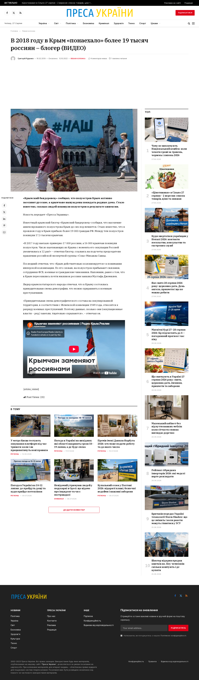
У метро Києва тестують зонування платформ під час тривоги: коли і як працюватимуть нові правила (29, 445)
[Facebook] (4, 205)
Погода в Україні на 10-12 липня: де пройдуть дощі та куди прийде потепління (28, 488)
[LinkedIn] (4, 219)
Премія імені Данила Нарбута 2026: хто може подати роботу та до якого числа (116, 443)
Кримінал (104, 23)
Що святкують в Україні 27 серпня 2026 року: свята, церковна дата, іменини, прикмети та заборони (168, 381)
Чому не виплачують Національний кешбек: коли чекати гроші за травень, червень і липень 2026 (169, 150)
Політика (71, 23)
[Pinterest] (4, 225)
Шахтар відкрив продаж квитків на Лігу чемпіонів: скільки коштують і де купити (168, 565)
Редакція (189, 3)
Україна (43, 23)
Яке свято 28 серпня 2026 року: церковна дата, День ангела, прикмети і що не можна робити (168, 287)
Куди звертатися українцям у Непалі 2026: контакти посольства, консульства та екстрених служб (170, 241)
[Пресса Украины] (99, 13)
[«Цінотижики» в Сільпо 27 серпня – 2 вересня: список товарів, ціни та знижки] (166, 176)
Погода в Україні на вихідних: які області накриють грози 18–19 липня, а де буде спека (73, 443)
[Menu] (193, 23)
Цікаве (154, 23)
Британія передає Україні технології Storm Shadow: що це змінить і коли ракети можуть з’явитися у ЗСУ (169, 518)
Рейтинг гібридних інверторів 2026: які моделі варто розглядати (168, 473)
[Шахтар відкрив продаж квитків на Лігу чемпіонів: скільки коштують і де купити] (166, 544)
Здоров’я (119, 23)
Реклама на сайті (172, 3)
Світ (56, 23)
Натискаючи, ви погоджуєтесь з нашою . (155, 636)
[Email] (4, 232)
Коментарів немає (99, 58)
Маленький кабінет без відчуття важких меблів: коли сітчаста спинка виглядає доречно (167, 428)
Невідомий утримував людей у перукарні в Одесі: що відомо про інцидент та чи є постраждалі (73, 490)
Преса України (49, 664)
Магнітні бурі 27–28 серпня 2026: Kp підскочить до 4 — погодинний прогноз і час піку (168, 334)
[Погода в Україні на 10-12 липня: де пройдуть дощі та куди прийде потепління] (30, 470)
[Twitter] (4, 212)
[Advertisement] (99, 82)
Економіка (88, 23)
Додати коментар (74, 510)
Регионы (15, 454)
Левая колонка (78, 59)
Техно (131, 23)
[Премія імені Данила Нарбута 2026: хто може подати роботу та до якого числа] (117, 426)
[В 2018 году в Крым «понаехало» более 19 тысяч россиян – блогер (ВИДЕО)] (74, 150)
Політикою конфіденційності (173, 636)
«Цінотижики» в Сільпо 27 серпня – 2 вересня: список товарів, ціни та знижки (58, 3)
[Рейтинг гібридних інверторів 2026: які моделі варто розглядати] (166, 454)
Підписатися (185, 13)
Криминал (59, 499)
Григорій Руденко (26, 58)
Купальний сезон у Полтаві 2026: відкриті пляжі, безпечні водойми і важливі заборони (117, 488)
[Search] (189, 23)
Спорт (142, 23)
